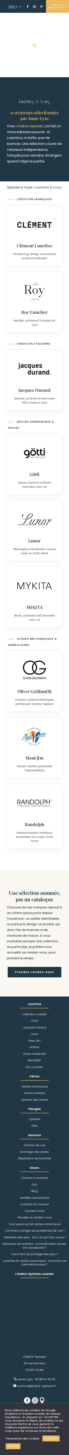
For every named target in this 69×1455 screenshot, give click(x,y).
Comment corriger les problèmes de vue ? (34, 1231)
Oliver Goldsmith (34, 691)
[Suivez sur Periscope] (41, 6)
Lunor (34, 541)
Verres (34, 1076)
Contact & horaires (34, 1178)
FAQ (34, 1184)
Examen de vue (34, 1145)
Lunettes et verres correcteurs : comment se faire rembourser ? (34, 1263)
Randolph (34, 824)
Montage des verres (34, 1152)
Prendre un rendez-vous (35, 1217)
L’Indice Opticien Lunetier (34, 1274)
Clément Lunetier (34, 245)
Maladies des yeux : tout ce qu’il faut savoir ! (34, 1237)
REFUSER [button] (13, 1446)
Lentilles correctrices (34, 1198)
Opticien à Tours (20, 187)
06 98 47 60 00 (45, 1379)
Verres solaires (34, 1093)
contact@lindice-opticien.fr (36, 1386)
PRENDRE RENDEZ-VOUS (57, 6)
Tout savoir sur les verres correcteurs (35, 1224)
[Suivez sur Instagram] (34, 6)
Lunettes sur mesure (34, 1204)
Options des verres (34, 1100)
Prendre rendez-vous (34, 972)
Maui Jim (34, 758)
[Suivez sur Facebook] (27, 6)
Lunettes (34, 1004)
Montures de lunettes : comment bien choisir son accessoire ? (34, 1246)
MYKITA (34, 607)
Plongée (34, 1109)
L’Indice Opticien (29, 126)
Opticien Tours (35, 1211)
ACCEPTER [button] (51, 1438)
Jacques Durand (34, 390)
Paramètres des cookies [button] (22, 1438)
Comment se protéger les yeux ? (34, 1254)
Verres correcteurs (34, 1086)
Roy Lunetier (34, 312)
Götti (34, 474)
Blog (34, 1191)
